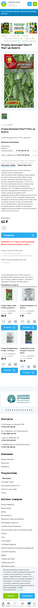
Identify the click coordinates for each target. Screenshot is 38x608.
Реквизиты (5, 467)
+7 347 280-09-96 (22, 151)
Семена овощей (10, 41)
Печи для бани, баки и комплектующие (16, 530)
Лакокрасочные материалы (12, 519)
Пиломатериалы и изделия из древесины (17, 548)
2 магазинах (8, 311)
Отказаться (27, 596)
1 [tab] (6, 410)
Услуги (3, 493)
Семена (28, 38)
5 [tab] (14, 410)
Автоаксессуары (8, 566)
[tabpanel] (19, 399)
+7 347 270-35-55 (8, 427)
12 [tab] (29, 410)
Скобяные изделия (8, 544)
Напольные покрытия (9, 523)
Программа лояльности (10, 486)
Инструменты (6, 515)
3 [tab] (10, 410)
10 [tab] (25, 410)
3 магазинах (8, 353)
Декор (3, 512)
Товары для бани (8, 559)
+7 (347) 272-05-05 (14, 2)
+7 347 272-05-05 (22, 155)
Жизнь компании (7, 459)
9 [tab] (23, 410)
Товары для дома (8, 562)
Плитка (4, 533)
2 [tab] (8, 410)
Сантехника (6, 541)
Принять (10, 596)
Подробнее (21, 590)
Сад (24, 36)
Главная (4, 36)
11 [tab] (27, 410)
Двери (3, 555)
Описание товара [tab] (8, 165)
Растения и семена (12, 38)
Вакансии (5, 463)
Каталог (13, 36)
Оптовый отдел (7, 482)
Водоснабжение (7, 505)
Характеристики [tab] (24, 165)
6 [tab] (16, 410)
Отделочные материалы (11, 526)
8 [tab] (21, 410)
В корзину (9, 235)
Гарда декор (6, 508)
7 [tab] (19, 410)
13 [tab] (31, 410)
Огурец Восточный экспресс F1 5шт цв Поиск (27, 350)
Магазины (7, 478)
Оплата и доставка (9, 489)
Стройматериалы (8, 552)
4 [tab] (12, 410)
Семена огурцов (28, 41)
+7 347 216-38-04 (8, 447)
